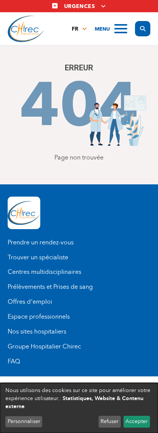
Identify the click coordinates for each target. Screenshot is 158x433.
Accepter (136, 421)
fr (75, 29)
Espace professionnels (39, 316)
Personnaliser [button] (24, 421)
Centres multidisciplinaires (44, 271)
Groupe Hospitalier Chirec (44, 346)
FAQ (14, 361)
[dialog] (79, 408)
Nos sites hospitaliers (37, 331)
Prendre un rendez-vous (41, 242)
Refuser (109, 421)
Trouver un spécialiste (38, 257)
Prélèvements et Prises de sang (50, 286)
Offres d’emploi (30, 301)
